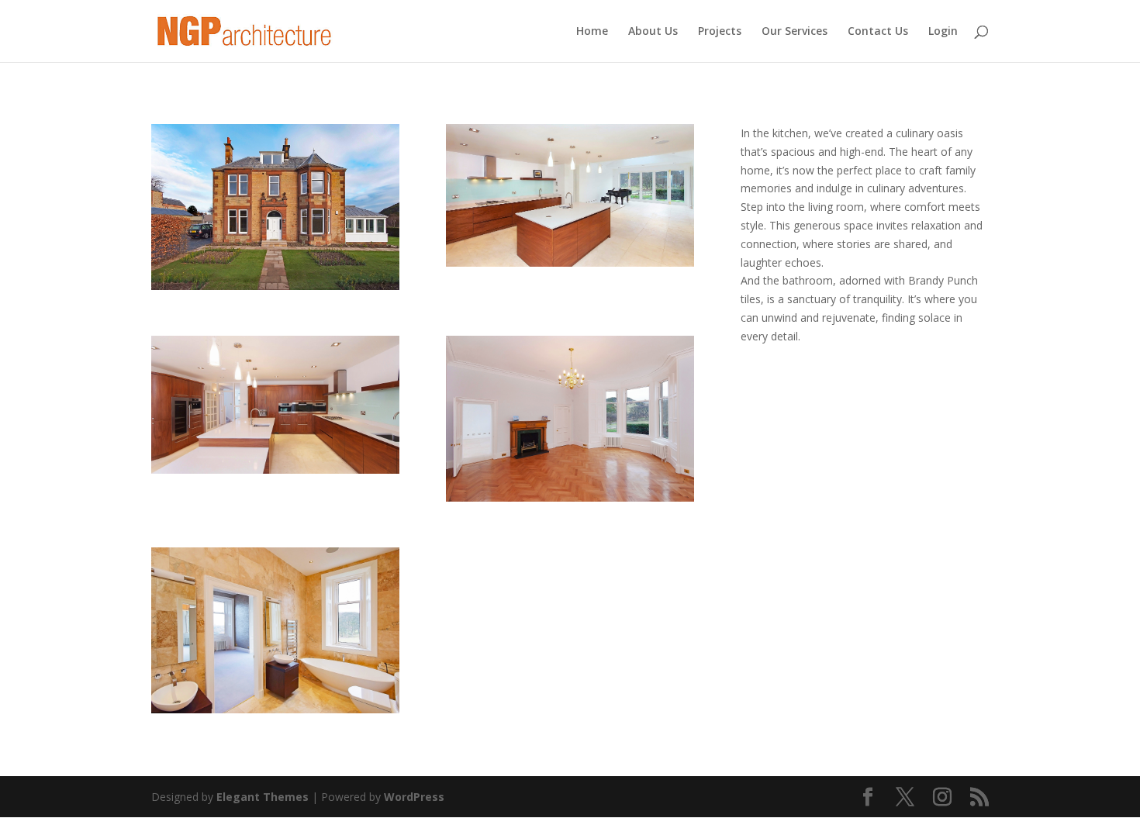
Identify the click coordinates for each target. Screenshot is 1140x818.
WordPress (414, 796)
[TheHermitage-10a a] (275, 469)
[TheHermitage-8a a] (570, 262)
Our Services (794, 32)
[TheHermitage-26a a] (275, 709)
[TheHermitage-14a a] (570, 497)
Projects (719, 32)
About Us (653, 32)
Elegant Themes (262, 796)
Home (592, 32)
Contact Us (878, 32)
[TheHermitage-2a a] (275, 285)
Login (943, 32)
